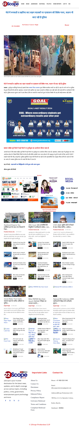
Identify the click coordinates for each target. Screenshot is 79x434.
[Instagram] (10, 400)
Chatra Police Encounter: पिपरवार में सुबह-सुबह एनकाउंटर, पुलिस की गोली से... (68, 350)
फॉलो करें (75, 198)
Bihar (27, 4)
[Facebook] (37, 30)
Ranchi (6, 221)
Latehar (15, 334)
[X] (41, 30)
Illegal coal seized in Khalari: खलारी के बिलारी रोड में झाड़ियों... (68, 330)
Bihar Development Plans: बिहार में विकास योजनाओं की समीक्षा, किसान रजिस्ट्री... (68, 277)
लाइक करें (75, 188)
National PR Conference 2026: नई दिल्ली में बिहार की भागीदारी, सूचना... (63, 301)
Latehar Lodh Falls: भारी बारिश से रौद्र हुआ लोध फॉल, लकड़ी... (19, 330)
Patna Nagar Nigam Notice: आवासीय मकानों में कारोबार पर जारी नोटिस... (18, 320)
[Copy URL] (55, 30)
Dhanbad (6, 295)
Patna (64, 282)
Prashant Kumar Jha (9, 231)
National (42, 4)
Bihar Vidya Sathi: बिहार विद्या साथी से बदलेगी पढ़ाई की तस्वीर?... (44, 340)
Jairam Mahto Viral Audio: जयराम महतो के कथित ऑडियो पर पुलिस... (14, 301)
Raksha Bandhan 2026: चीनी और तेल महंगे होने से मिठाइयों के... (43, 254)
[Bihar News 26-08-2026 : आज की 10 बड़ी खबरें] (8, 276)
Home (22, 4)
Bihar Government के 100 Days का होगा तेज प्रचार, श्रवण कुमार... (68, 320)
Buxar (67, 25)
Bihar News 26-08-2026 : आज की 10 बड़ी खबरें (19, 275)
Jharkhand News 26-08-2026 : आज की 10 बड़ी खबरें (44, 275)
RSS (69, 4)
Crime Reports (57, 4)
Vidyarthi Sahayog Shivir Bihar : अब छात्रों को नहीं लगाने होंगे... (68, 340)
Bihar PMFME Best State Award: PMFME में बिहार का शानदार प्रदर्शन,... (37, 301)
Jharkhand (34, 4)
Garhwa (40, 247)
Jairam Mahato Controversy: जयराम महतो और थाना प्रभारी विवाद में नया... (44, 351)
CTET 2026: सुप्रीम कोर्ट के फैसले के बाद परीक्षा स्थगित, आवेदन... (63, 226)
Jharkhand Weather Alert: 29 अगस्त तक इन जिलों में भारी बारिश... (19, 264)
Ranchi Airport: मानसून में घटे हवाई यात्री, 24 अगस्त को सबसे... (19, 254)
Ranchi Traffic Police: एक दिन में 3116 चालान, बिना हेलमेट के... (68, 244)
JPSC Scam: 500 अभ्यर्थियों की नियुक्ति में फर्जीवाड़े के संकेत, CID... (39, 226)
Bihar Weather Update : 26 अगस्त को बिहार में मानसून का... (68, 264)
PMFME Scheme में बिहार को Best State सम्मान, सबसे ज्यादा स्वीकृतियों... (44, 330)
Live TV (65, 4)
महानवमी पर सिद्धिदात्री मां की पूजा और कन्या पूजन (25, 164)
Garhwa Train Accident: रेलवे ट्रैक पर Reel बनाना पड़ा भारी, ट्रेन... (44, 244)
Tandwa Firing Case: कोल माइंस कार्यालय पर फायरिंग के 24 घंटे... (19, 244)
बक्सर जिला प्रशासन (34, 88)
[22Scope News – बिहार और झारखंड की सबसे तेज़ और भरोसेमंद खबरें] (16, 375)
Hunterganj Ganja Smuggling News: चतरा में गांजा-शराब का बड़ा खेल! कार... (44, 320)
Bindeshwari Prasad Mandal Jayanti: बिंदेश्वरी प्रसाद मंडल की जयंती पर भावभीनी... (18, 351)
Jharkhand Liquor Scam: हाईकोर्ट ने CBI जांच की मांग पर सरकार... (68, 254)
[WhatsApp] (50, 30)
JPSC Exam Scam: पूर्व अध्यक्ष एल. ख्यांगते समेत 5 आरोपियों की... (18, 340)
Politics (49, 4)
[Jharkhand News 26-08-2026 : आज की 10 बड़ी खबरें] (32, 276)
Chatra (15, 247)
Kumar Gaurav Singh (31, 24)
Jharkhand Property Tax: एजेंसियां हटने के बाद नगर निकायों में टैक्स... (14, 227)
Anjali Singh (7, 305)
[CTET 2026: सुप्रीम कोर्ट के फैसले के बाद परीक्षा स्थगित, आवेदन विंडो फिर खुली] (64, 217)
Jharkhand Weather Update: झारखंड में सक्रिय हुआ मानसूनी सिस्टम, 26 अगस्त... (43, 265)
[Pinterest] (46, 30)
